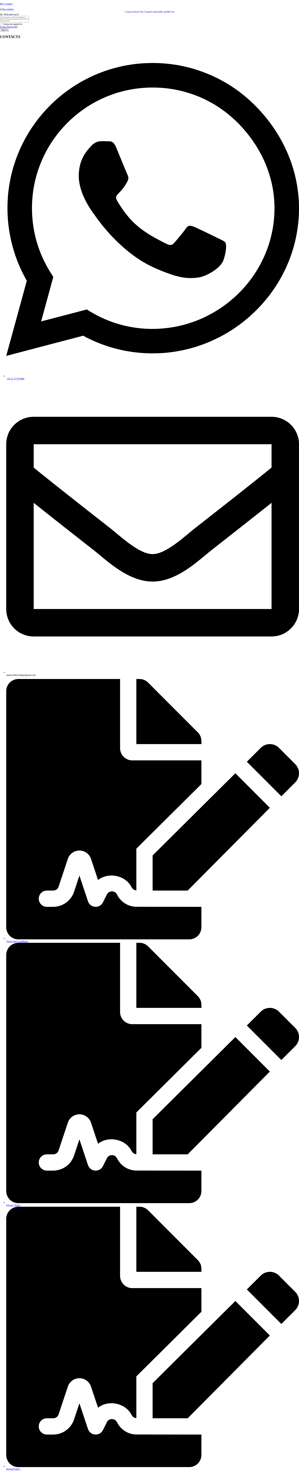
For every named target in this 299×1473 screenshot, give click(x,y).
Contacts (155, 12)
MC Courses (6, 3)
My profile (165, 12)
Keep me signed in (13, 24)
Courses (129, 12)
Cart (172, 12)
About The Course (142, 12)
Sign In (4, 30)
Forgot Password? (9, 27)
